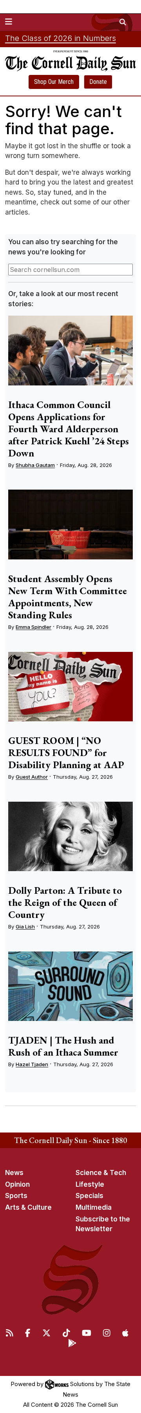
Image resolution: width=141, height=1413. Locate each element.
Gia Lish (25, 926)
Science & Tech (101, 1173)
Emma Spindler (33, 627)
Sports (16, 1196)
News (14, 1173)
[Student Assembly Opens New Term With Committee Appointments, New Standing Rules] (70, 524)
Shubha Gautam (35, 465)
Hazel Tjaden (32, 1064)
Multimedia (94, 1207)
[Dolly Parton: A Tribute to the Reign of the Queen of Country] (70, 837)
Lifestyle (90, 1184)
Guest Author (32, 777)
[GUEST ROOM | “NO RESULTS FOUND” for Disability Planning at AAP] (70, 687)
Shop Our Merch (54, 81)
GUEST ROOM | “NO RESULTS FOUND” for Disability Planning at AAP (66, 752)
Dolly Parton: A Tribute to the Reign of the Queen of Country (65, 902)
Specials (89, 1196)
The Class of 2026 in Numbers (60, 38)
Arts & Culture (28, 1207)
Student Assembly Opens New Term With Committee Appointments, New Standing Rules (67, 596)
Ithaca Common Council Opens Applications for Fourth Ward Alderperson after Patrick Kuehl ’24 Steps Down (68, 428)
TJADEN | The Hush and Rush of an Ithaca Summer (63, 1046)
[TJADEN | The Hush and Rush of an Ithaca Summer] (70, 986)
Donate (98, 81)
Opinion (17, 1184)
